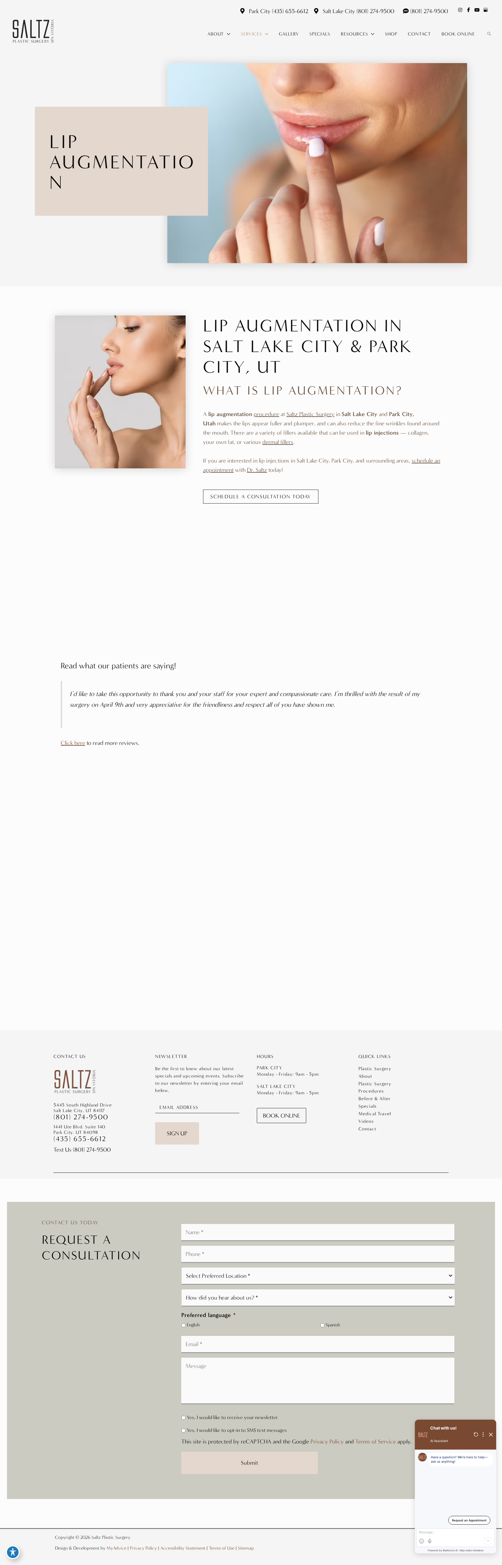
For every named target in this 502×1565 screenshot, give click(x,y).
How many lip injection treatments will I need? (132, 602)
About (365, 1076)
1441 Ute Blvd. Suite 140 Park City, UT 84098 (79, 1129)
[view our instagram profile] (460, 10)
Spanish (333, 1324)
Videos (366, 1121)
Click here (73, 742)
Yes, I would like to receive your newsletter (232, 1417)
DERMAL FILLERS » (251, 916)
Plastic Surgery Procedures (374, 1087)
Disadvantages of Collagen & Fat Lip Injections (131, 620)
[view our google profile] (485, 10)
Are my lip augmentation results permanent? (324, 590)
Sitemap (246, 1548)
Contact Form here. (280, 1009)
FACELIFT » (251, 906)
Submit (249, 1462)
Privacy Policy (327, 1441)
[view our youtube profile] (477, 10)
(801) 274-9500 (375, 11)
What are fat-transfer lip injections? (116, 546)
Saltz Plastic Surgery (310, 414)
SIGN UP (177, 1133)
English (193, 1324)
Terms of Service (375, 1441)
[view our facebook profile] (468, 10)
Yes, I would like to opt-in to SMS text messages (237, 1430)
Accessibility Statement (182, 1548)
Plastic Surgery (374, 1068)
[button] (227, 34)
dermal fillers (277, 441)
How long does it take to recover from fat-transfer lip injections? (338, 568)
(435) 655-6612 (290, 11)
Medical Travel (374, 1113)
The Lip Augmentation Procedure (111, 564)
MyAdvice (116, 1548)
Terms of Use (221, 1548)
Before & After (374, 1098)
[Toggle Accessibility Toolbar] (13, 1552)
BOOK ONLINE (281, 1115)
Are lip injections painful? (101, 583)
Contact (367, 1129)
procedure (266, 414)
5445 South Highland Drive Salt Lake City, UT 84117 (82, 1107)
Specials (367, 1106)
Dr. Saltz (257, 469)
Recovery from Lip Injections (301, 546)
